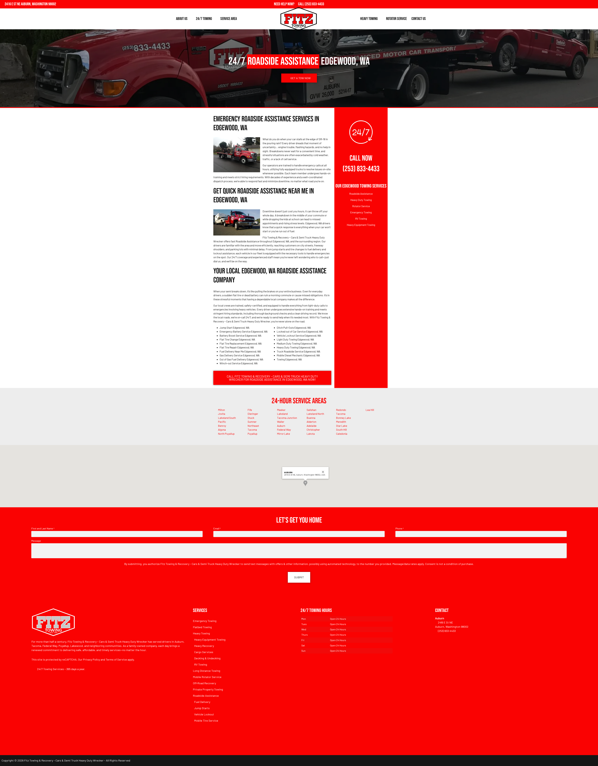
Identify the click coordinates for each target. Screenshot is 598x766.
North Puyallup (226, 433)
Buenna (311, 417)
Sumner (252, 421)
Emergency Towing (361, 212)
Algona (222, 429)
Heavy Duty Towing (361, 199)
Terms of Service (116, 659)
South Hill (341, 429)
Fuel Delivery (202, 702)
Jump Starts (202, 708)
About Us (181, 18)
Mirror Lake (283, 433)
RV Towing (361, 218)
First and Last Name (42, 528)
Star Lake (341, 425)
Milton (221, 409)
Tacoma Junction (287, 417)
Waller (280, 421)
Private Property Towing (208, 689)
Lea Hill (370, 409)
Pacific (222, 421)
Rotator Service (396, 18)
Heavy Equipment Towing (361, 224)
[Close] (323, 472)
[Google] (587, 4)
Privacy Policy (91, 659)
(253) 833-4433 (361, 168)
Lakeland (282, 413)
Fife (250, 409)
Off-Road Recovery (204, 683)
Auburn (281, 425)
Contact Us (418, 18)
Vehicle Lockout (204, 714)
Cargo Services (203, 652)
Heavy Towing (369, 18)
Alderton (311, 421)
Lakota (311, 433)
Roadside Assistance (361, 193)
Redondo (341, 409)
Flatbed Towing (202, 627)
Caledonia (341, 433)
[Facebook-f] (580, 4)
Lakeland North (315, 413)
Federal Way (284, 429)
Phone (399, 528)
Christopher (313, 429)
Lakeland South (227, 417)
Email (217, 528)
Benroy (222, 425)
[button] (305, 483)
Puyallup (252, 433)
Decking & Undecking (207, 658)
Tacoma (340, 413)
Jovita (221, 413)
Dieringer (253, 413)
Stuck (251, 417)
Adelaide (311, 425)
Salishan (311, 409)
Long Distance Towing (206, 670)
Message (36, 541)
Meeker (281, 409)
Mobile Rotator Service (207, 677)
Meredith (341, 421)
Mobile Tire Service (206, 720)
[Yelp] (593, 4)
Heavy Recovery (204, 645)
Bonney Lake (343, 417)
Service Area (228, 18)
